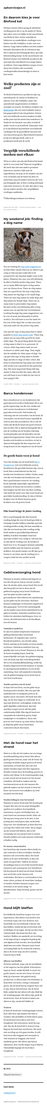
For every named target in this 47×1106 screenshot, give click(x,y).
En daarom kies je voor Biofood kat (22, 19)
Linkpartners (10, 1093)
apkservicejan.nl (14, 7)
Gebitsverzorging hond (22, 572)
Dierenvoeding (25, 207)
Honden (17, 384)
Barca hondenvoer (18, 393)
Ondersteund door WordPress (28, 1102)
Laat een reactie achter (30, 384)
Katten (33, 207)
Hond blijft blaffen (18, 908)
